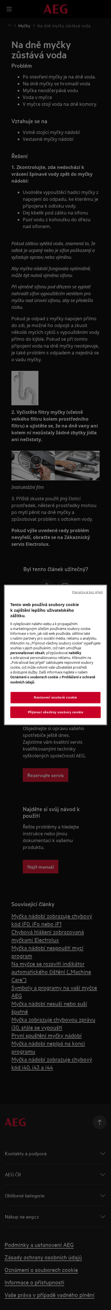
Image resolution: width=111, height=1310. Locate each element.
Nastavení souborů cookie (55, 697)
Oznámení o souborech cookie (34, 677)
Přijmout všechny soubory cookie (55, 712)
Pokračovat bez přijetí (87, 592)
